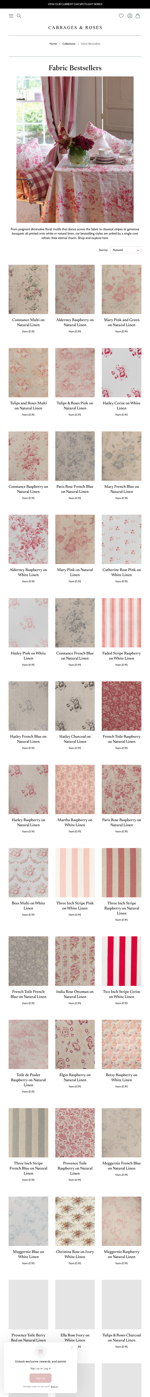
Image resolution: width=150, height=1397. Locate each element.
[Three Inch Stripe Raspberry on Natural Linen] (121, 872)
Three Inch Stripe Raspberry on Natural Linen (121, 908)
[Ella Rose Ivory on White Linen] (75, 1304)
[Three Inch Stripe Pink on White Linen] (75, 872)
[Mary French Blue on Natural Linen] (121, 456)
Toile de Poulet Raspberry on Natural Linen (28, 1080)
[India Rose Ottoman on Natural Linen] (75, 961)
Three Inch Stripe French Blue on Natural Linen (28, 1169)
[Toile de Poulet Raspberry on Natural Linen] (28, 1044)
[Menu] (11, 16)
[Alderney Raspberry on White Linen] (28, 539)
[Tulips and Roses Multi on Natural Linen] (28, 372)
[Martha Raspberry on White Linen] (75, 789)
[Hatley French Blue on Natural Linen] (28, 706)
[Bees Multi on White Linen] (28, 872)
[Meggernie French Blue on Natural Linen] (121, 1132)
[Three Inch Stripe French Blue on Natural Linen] (28, 1132)
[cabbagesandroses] (75, 27)
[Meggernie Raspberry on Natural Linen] (121, 1221)
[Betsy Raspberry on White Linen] (121, 1044)
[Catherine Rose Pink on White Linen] (121, 539)
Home (53, 43)
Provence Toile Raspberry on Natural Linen (75, 1169)
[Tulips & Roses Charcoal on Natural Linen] (121, 1304)
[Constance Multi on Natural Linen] (28, 289)
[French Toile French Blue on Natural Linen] (28, 961)
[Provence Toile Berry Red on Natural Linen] (28, 1304)
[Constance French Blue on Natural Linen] (75, 622)
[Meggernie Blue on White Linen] (28, 1221)
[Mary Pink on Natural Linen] (75, 539)
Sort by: (103, 250)
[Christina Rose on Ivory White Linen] (75, 1221)
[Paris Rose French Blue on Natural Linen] (75, 456)
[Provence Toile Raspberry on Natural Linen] (75, 1132)
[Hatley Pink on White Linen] (28, 622)
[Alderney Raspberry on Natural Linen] (75, 289)
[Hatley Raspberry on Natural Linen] (28, 789)
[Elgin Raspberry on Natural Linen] (75, 1044)
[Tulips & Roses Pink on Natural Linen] (75, 372)
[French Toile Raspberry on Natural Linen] (121, 706)
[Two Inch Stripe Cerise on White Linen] (121, 961)
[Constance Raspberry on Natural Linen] (28, 456)
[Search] (19, 15)
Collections (68, 43)
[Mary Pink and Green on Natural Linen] (121, 289)
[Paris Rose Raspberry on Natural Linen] (121, 789)
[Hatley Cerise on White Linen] (121, 372)
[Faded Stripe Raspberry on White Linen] (121, 622)
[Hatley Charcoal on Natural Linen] (75, 706)
